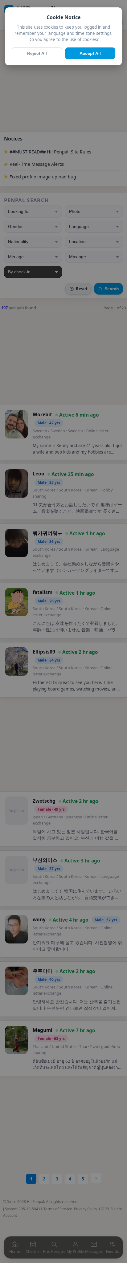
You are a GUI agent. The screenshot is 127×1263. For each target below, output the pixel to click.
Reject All (37, 53)
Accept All (90, 53)
